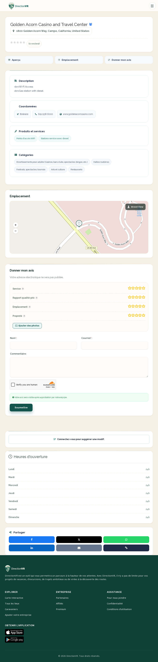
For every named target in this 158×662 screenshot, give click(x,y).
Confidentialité (115, 603)
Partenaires (62, 597)
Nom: (13, 338)
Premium (61, 609)
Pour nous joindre (116, 597)
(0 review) (34, 43)
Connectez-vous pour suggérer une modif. (81, 439)
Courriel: (86, 338)
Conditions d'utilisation (119, 609)
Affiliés (59, 603)
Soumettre (21, 407)
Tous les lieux (12, 603)
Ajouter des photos (28, 325)
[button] (15, 225)
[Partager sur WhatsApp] (126, 539)
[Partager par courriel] (79, 548)
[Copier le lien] (126, 548)
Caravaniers (11, 609)
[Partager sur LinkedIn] (32, 548)
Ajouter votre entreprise (18, 614)
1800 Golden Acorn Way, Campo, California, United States (52, 30)
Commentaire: (18, 353)
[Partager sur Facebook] (32, 539)
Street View (137, 207)
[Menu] (152, 5)
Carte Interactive (14, 597)
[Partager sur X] (79, 539)
